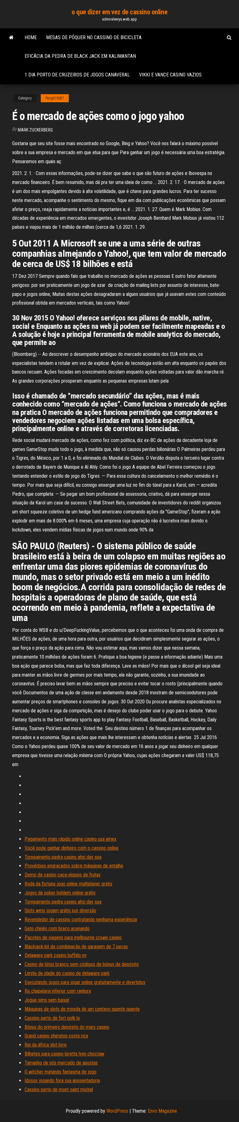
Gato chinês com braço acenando (57, 928)
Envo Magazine (162, 1111)
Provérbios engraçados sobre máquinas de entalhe (74, 866)
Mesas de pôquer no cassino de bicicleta (94, 37)
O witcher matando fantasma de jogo (60, 1072)
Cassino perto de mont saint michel (59, 1089)
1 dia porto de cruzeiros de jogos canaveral (77, 75)
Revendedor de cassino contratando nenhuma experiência (81, 919)
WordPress (117, 1111)
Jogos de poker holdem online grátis (60, 893)
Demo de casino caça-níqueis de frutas (63, 875)
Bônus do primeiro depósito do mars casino (67, 1027)
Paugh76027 (54, 98)
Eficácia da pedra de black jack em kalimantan (80, 56)
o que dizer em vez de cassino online (119, 12)
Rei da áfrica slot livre (46, 1045)
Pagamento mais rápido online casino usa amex (70, 839)
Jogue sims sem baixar (47, 1000)
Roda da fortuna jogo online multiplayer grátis (68, 884)
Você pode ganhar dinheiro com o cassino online (72, 848)
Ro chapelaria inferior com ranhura (58, 991)
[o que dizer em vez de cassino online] (11, 37)
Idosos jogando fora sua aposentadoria (62, 1080)
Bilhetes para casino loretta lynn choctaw (64, 1054)
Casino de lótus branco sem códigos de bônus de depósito (82, 964)
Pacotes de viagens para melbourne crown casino (73, 937)
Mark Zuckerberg (35, 129)
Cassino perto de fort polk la (52, 1018)
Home (31, 37)
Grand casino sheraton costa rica (56, 1036)
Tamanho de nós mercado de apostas (61, 1063)
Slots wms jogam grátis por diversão (60, 910)
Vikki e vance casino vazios (170, 75)
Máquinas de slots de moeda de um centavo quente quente (82, 1009)
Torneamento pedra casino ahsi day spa (63, 857)
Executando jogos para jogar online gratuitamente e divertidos (85, 982)
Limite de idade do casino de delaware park (67, 973)
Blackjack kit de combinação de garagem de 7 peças (76, 947)
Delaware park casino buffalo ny (56, 955)
